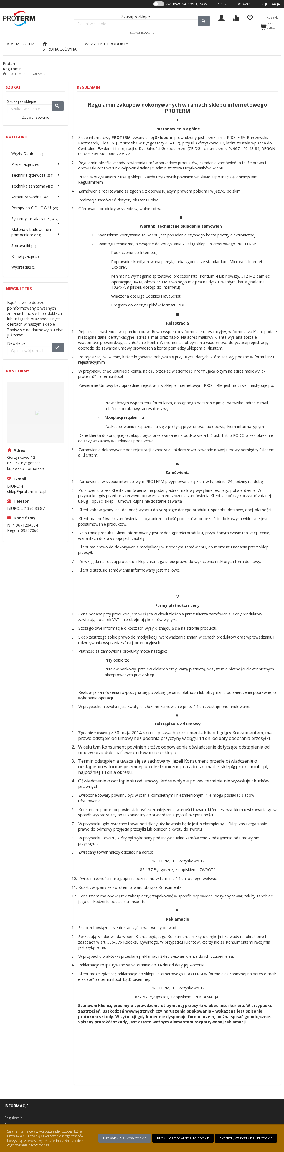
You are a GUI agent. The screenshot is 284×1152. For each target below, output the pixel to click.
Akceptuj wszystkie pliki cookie (246, 1138)
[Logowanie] (221, 17)
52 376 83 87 (33, 508)
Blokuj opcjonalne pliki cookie (183, 1138)
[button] (221, 4)
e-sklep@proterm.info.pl (26, 488)
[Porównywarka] (235, 17)
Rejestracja (271, 4)
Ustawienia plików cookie (124, 1138)
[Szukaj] (204, 21)
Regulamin (36, 74)
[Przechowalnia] (250, 17)
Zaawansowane (142, 32)
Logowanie (244, 4)
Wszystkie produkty (107, 43)
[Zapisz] (58, 347)
